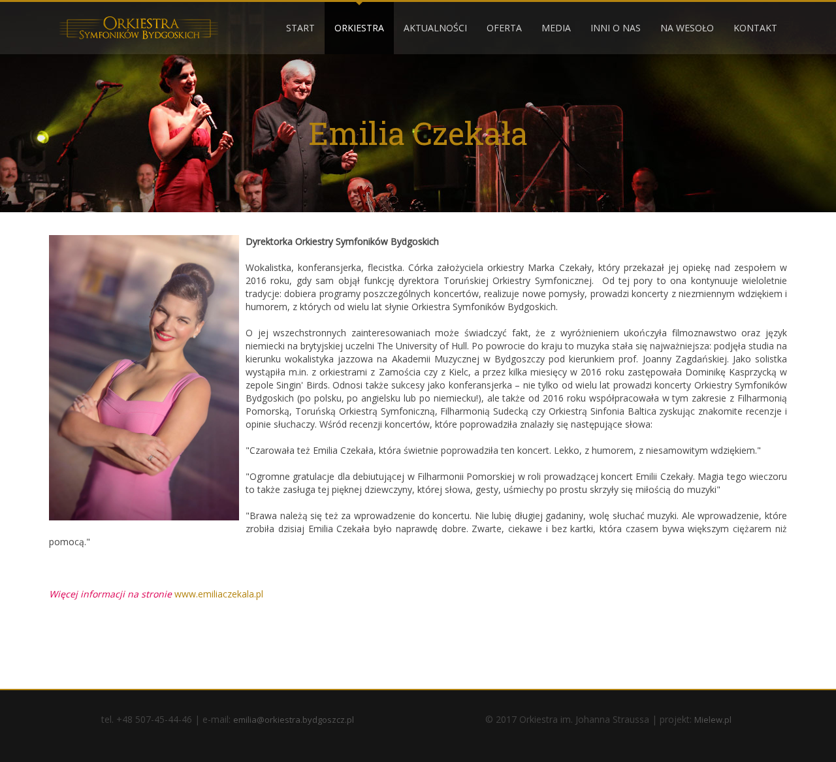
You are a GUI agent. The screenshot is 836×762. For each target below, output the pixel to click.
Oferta (504, 28)
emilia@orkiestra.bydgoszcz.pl (293, 719)
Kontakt (755, 28)
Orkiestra (359, 28)
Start (300, 28)
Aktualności (435, 28)
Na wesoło (687, 28)
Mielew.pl (713, 719)
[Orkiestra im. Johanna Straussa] (138, 27)
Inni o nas (615, 28)
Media (556, 28)
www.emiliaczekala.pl (218, 594)
